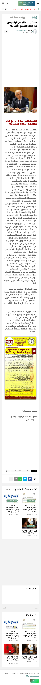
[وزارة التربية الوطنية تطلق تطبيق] (29, 649)
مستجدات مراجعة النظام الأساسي (17, 17)
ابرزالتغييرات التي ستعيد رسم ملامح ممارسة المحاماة (12, 659)
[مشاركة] (6, 31)
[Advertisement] (20, 58)
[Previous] (6, 9)
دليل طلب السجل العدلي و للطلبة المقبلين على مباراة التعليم (30, 508)
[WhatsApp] (20, 479)
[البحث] (3, 3)
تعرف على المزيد (33, 675)
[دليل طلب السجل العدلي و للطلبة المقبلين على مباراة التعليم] (29, 623)
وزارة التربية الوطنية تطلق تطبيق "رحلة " (24, 9)
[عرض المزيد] (11, 479)
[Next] (3, 9)
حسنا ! (34, 680)
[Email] (16, 479)
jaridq (8, 471)
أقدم (4, 608)
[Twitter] (25, 479)
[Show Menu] (38, 3)
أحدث (36, 608)
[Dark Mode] (8, 3)
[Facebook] (30, 479)
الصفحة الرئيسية (34, 17)
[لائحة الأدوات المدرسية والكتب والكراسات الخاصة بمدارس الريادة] (11, 623)
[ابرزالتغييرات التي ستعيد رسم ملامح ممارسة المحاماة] (11, 649)
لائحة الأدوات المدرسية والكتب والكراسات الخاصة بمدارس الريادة (12, 508)
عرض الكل (7, 489)
